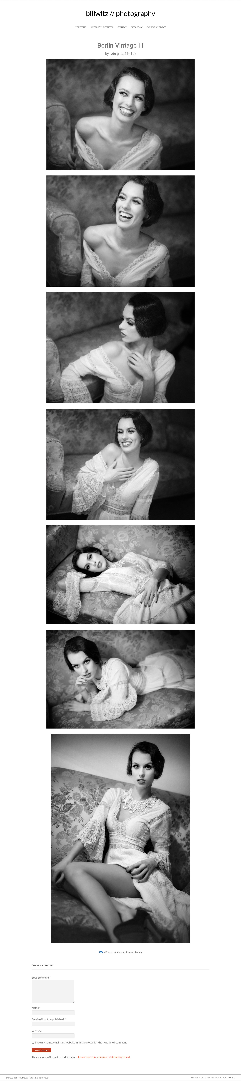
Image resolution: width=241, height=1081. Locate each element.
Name (36, 1007)
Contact (122, 27)
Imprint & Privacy (156, 27)
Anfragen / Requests (102, 27)
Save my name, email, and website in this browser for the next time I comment (81, 1042)
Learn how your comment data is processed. (104, 1057)
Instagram (137, 27)
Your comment (41, 977)
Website (37, 1030)
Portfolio (80, 27)
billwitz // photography (120, 13)
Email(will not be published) (49, 1019)
